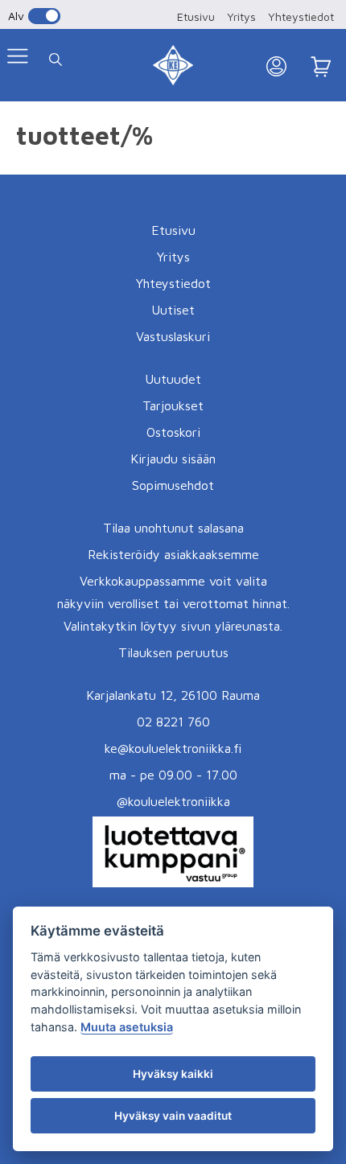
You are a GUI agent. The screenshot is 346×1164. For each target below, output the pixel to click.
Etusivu (196, 16)
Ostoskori (173, 432)
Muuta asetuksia (126, 1027)
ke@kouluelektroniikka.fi (173, 748)
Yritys (241, 16)
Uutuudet (173, 379)
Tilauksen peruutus (173, 652)
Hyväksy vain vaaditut (173, 1115)
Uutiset (173, 309)
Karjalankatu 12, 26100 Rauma (173, 695)
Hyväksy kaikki (173, 1073)
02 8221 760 (173, 721)
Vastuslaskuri (173, 336)
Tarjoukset (173, 405)
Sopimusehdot (173, 485)
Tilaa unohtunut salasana (173, 527)
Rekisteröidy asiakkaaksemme (173, 554)
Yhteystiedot (301, 16)
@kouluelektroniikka (173, 801)
